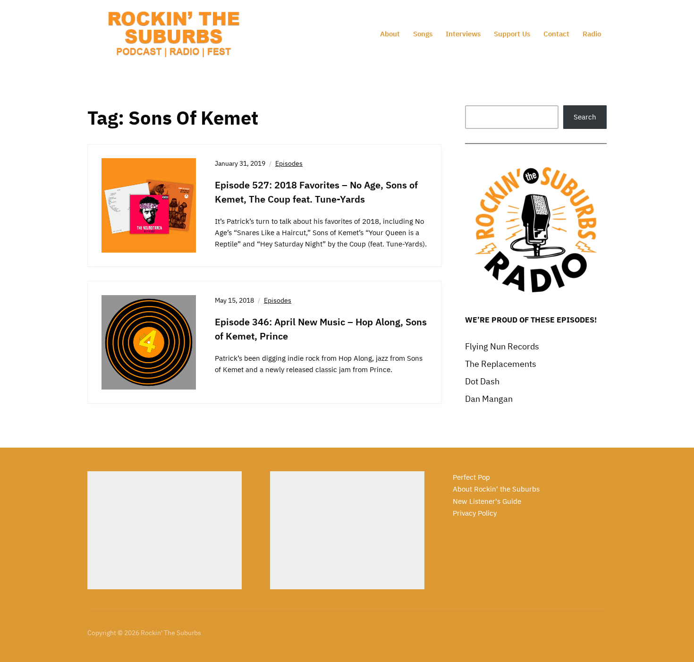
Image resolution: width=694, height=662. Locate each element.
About (390, 33)
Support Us (512, 33)
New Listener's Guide (487, 501)
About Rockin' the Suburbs (496, 488)
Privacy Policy (475, 513)
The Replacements (500, 363)
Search (585, 116)
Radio (592, 33)
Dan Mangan (489, 398)
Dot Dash (482, 381)
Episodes (289, 163)
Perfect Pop (471, 477)
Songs (422, 33)
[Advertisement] (164, 530)
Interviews (463, 33)
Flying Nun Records (502, 346)
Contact (556, 33)
